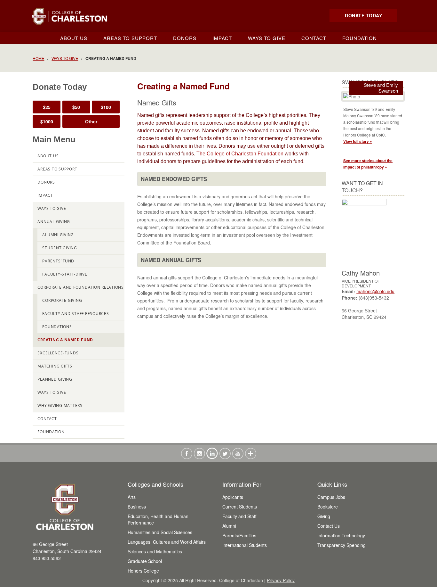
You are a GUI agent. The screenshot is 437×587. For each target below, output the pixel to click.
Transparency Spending (341, 545)
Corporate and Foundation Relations (80, 287)
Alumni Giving (58, 234)
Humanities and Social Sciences (160, 532)
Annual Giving (53, 221)
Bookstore (327, 506)
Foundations (57, 326)
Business (137, 506)
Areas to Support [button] (130, 38)
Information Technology (341, 535)
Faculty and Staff (239, 516)
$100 (106, 107)
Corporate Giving (62, 300)
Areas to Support (57, 169)
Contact (313, 38)
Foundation (359, 38)
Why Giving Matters (60, 405)
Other (91, 121)
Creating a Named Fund (65, 340)
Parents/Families (239, 535)
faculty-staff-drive (64, 274)
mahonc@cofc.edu (375, 291)
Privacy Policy (281, 580)
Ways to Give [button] (266, 38)
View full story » (357, 141)
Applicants (232, 497)
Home (38, 58)
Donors (46, 182)
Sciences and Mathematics (155, 551)
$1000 (46, 121)
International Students (244, 545)
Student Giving (59, 248)
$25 (47, 107)
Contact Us (328, 526)
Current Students (239, 506)
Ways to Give (65, 58)
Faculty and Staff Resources (75, 313)
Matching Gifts (54, 366)
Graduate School (145, 561)
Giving (323, 516)
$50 (76, 107)
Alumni (229, 526)
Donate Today (363, 15)
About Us (48, 156)
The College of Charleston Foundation (239, 153)
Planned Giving (54, 379)
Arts (132, 497)
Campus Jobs (331, 497)
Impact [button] (222, 38)
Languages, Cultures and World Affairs (167, 542)
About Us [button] (73, 38)
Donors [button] (184, 38)
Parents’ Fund (58, 261)
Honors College (143, 570)
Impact (45, 195)
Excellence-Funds (57, 353)
